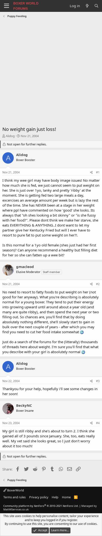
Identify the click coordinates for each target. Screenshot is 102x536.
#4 (98, 423)
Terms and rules (14, 497)
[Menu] (6, 6)
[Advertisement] (51, 73)
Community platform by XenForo (41, 506)
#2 (98, 284)
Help (55, 497)
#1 (98, 172)
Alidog (10, 136)
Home (66, 497)
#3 (98, 381)
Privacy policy (38, 497)
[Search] (96, 5)
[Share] (91, 172)
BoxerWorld (15, 490)
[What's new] (87, 5)
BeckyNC (24, 405)
